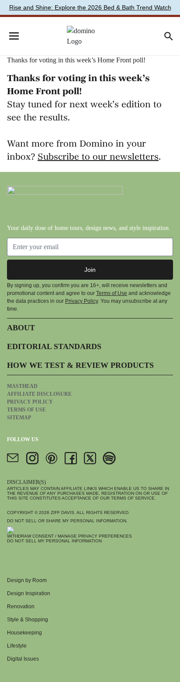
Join (90, 269)
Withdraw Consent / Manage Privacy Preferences (69, 536)
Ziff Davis (62, 512)
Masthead (22, 386)
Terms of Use (111, 293)
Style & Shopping (27, 620)
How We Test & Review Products (80, 365)
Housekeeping (24, 633)
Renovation (21, 606)
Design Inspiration (28, 593)
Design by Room (27, 580)
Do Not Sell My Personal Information (54, 540)
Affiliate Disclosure (39, 394)
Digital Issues (23, 659)
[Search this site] (168, 36)
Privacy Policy (81, 301)
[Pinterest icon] (51, 458)
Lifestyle (17, 646)
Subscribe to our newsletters (98, 157)
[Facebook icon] (71, 458)
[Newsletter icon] (13, 458)
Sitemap (19, 418)
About (21, 327)
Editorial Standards (54, 346)
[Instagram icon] (32, 458)
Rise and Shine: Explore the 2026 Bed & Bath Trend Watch (90, 7)
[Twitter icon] (90, 458)
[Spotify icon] (109, 458)
